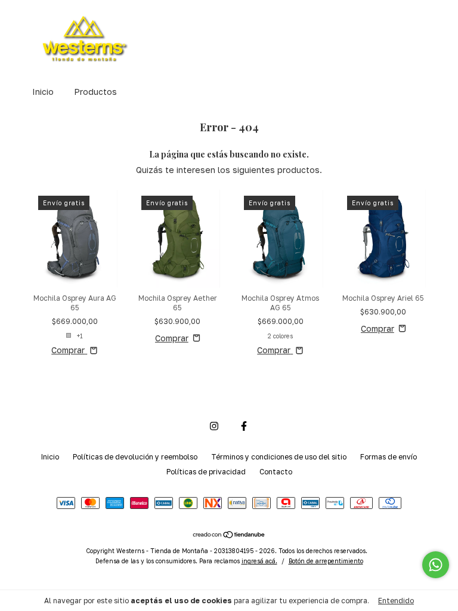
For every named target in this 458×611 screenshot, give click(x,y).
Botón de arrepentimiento (326, 560)
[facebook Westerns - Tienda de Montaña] (244, 426)
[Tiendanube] (229, 535)
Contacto (275, 471)
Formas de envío (388, 456)
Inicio (43, 92)
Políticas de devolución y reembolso (135, 456)
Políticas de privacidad (206, 471)
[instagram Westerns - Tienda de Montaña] (214, 426)
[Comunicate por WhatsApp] (435, 564)
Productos (95, 92)
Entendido (396, 600)
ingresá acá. (259, 560)
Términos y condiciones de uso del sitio (278, 456)
